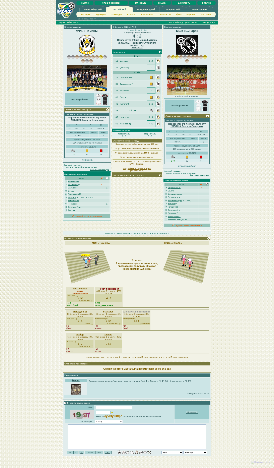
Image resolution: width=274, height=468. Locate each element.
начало (85, 3)
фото (179, 14)
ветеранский (173, 9)
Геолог (108, 334)
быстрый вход (176, 22)
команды (117, 14)
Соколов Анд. (74, 207)
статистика (147, 14)
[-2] (124, 326)
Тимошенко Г (174, 216)
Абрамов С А (174, 187)
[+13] (69, 303)
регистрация (191, 22)
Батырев (72, 188)
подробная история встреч (137, 168)
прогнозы (165, 14)
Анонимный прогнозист (136, 311)
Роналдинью (80, 288)
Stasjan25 (108, 311)
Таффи (71, 210)
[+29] (97, 303)
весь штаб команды (99, 169)
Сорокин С (173, 213)
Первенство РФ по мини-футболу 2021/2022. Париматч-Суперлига (137, 41)
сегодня (85, 14)
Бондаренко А (175, 194)
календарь (140, 3)
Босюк (71, 191)
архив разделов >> (86, 19)
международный (146, 9)
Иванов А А (137, 48)
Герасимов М (174, 197)
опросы (191, 14)
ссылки (162, 3)
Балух (171, 191)
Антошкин (73, 184)
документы (184, 3)
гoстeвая (206, 14)
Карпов (171, 203)
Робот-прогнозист (109, 289)
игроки (131, 14)
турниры (101, 14)
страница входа (207, 22)
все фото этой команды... (187, 96)
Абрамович (73, 181)
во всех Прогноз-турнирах (175, 357)
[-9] (67, 349)
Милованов (73, 200)
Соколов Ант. (174, 210)
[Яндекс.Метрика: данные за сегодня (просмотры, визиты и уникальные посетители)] (260, 462)
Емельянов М (74, 194)
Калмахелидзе (175, 200)
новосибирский (93, 9)
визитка (206, 3)
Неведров (72, 204)
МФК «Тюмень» (87, 31)
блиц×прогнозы (111, 3)
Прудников (173, 207)
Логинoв (72, 197)
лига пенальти (199, 9)
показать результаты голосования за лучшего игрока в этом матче (137, 233)
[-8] (96, 349)
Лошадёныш (80, 311)
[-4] (67, 326)
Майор (80, 334)
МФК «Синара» (187, 31)
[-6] (96, 326)
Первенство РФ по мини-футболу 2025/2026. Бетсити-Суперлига (87, 118)
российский (119, 9)
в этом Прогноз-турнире (146, 357)
